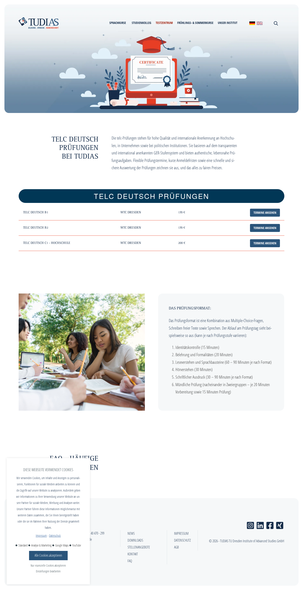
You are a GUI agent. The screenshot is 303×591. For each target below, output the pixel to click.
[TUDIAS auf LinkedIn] (260, 524)
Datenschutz (55, 535)
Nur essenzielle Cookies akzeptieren (48, 565)
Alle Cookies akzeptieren (48, 555)
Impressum (41, 535)
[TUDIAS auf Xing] (279, 524)
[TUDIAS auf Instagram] (250, 524)
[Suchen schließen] (275, 23)
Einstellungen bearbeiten (48, 571)
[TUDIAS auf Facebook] (269, 524)
